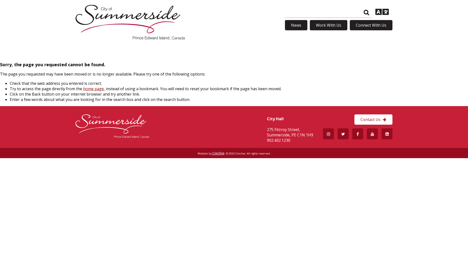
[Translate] (382, 12)
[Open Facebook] (357, 133)
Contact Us (370, 119)
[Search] (366, 12)
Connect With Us (371, 25)
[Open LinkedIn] (386, 133)
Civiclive (218, 153)
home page (93, 88)
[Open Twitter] (343, 133)
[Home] (130, 38)
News (296, 25)
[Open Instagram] (328, 133)
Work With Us (328, 25)
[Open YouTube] (372, 133)
